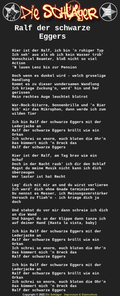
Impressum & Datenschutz (80, 294)
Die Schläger (53, 294)
